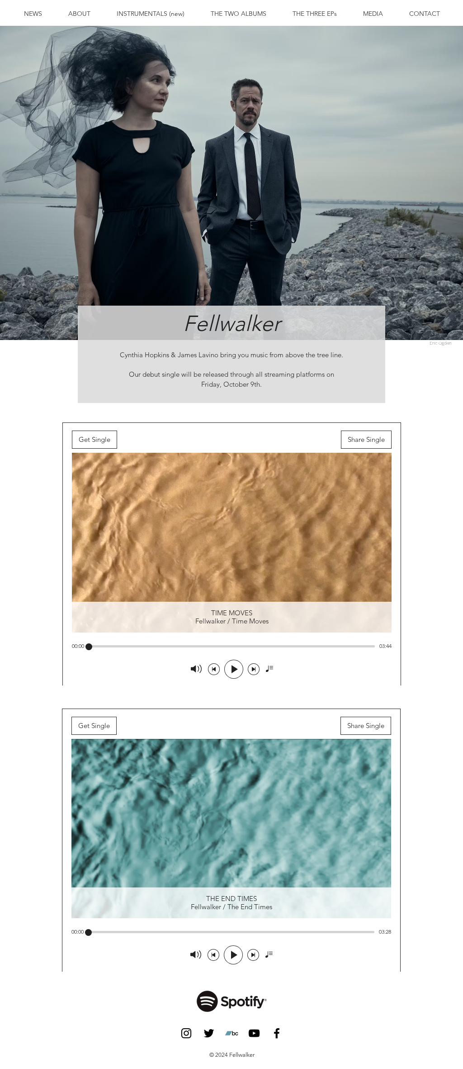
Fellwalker (231, 323)
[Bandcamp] (231, 1033)
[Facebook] (276, 1033)
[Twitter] (209, 1033)
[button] (238, 13)
